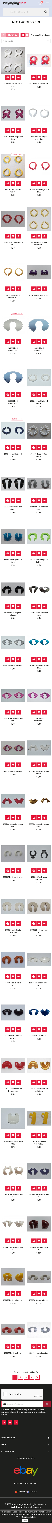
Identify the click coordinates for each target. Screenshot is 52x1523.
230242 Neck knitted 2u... (13, 455)
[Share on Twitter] (4, 57)
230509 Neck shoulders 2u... (39, 666)
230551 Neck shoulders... (13, 771)
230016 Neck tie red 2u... (39, 84)
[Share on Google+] (4, 64)
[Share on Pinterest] (4, 61)
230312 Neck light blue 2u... (13, 561)
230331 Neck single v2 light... (39, 561)
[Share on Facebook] (4, 54)
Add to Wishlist (13, 77)
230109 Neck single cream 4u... (39, 243)
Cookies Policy (28, 1516)
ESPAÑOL (21, 1491)
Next (37, 1377)
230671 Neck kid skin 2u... (13, 984)
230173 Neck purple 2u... (39, 295)
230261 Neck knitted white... (39, 455)
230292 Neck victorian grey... (39, 508)
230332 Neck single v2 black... (13, 614)
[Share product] (4, 48)
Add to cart (7, 77)
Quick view (18, 77)
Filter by (12, 35)
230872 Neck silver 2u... (39, 1353)
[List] (27, 35)
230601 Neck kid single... (13, 877)
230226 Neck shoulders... (13, 402)
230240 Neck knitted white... (39, 402)
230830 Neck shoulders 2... (13, 1195)
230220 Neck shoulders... (13, 349)
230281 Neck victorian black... (13, 508)
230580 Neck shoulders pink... (13, 825)
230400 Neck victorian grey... (39, 614)
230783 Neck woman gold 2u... (39, 1090)
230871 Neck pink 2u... (13, 1353)
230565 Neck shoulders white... (39, 772)
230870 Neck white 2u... (39, 1300)
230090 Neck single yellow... (13, 190)
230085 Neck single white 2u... (39, 138)
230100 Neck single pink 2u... (13, 243)
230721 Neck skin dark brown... (13, 1037)
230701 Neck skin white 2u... (39, 984)
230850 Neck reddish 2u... (39, 1248)
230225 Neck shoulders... (39, 349)
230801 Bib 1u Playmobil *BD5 (13, 1142)
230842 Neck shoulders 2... (13, 1248)
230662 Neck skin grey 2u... (39, 931)
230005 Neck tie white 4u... (13, 85)
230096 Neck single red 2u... (39, 190)
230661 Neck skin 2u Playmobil (13, 931)
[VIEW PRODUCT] (7, 183)
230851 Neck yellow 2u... (13, 1300)
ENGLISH (33, 1491)
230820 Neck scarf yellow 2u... (39, 1142)
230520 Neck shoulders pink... (13, 719)
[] (25, 11)
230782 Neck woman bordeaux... (13, 1090)
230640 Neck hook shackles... (39, 878)
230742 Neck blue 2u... (39, 1036)
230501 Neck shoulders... (13, 665)
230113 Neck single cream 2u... (13, 296)
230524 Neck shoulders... (39, 719)
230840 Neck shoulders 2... (39, 1195)
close (24, 1520)
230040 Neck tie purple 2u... (13, 138)
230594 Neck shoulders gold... (39, 825)
